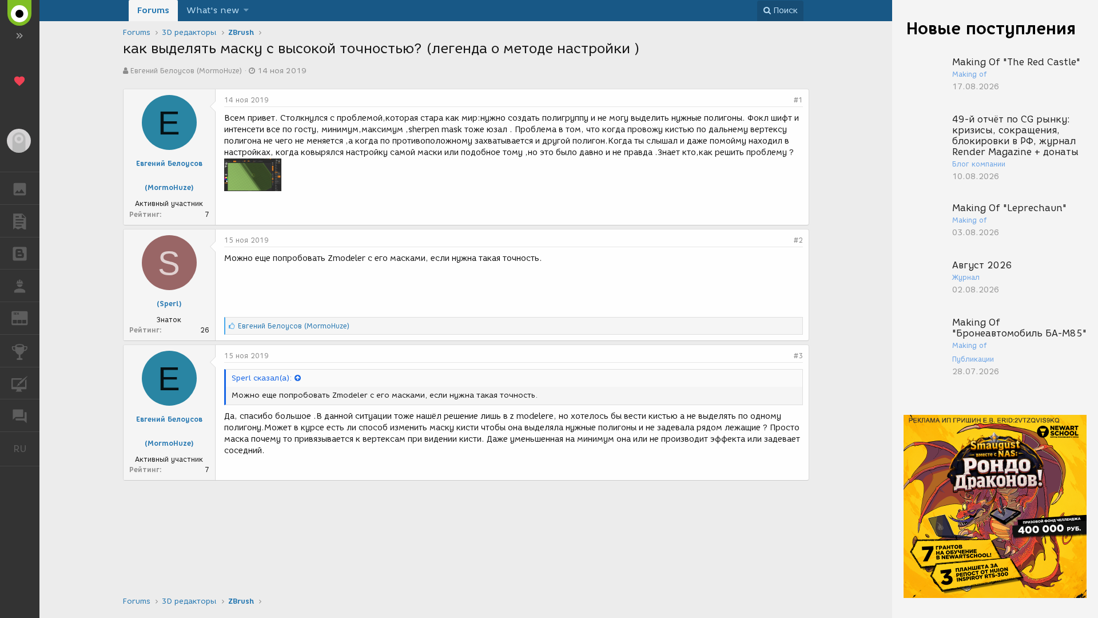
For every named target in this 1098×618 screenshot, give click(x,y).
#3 (798, 355)
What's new (212, 10)
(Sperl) (169, 303)
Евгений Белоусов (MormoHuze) (186, 70)
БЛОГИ (19, 253)
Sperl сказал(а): (262, 378)
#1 (798, 100)
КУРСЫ (19, 383)
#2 (798, 240)
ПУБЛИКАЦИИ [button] (19, 221)
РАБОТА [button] (19, 286)
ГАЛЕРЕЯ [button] (19, 188)
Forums (153, 10)
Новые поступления (991, 28)
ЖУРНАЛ (26, 317)
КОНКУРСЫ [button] (19, 351)
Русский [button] (26, 448)
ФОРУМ (19, 415)
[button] (246, 10)
